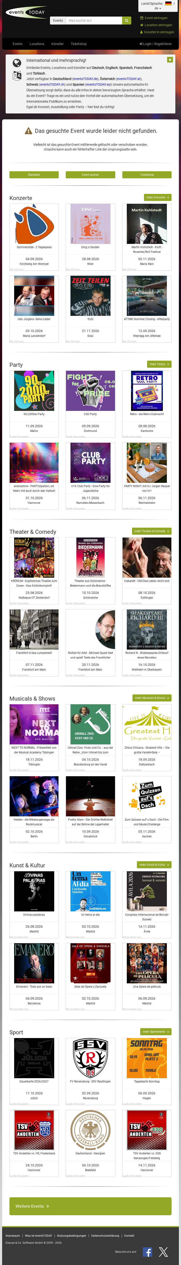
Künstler (57, 44)
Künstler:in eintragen (158, 32)
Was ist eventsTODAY (38, 1235)
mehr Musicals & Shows (151, 698)
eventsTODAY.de (85, 79)
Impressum (13, 1235)
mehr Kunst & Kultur (153, 864)
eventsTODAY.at (128, 79)
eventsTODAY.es (98, 84)
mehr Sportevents (155, 1031)
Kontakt (129, 1235)
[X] (164, 1251)
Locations (37, 44)
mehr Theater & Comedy (151, 531)
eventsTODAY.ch (52, 84)
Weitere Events (31, 1206)
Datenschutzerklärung (105, 1235)
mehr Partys (158, 364)
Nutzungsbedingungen (71, 1235)
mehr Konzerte (157, 197)
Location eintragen (157, 25)
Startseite (34, 174)
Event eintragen (155, 18)
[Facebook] (148, 1251)
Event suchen (90, 174)
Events (18, 44)
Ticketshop (79, 44)
